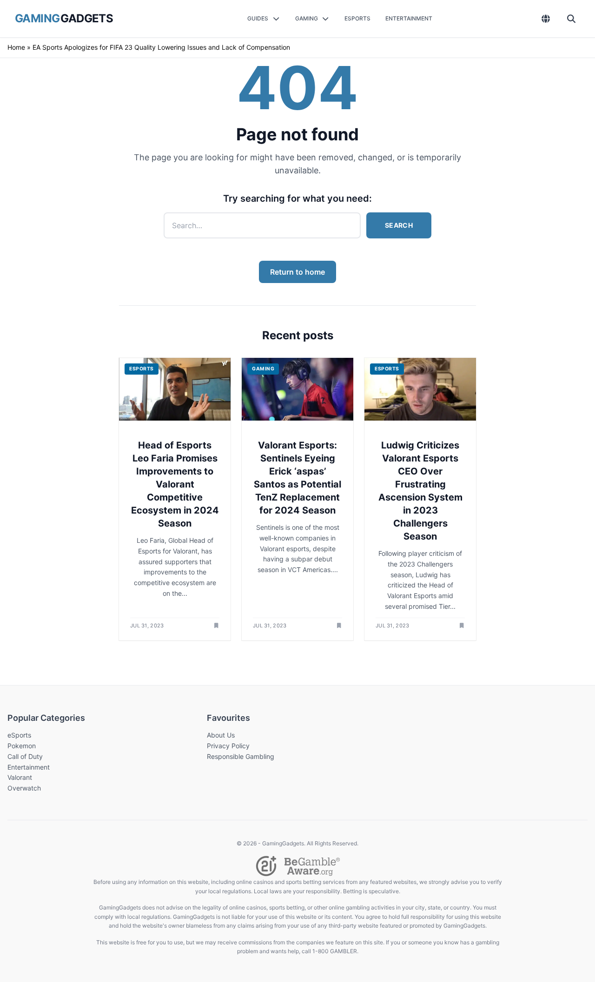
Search (399, 225)
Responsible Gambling (240, 756)
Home (16, 47)
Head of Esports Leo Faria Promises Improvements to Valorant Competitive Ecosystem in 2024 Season (175, 484)
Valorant (19, 777)
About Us (221, 735)
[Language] (546, 18)
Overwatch (24, 788)
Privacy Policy (228, 746)
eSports (19, 735)
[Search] (571, 18)
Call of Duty (25, 756)
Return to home (297, 272)
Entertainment (28, 767)
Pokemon (21, 746)
